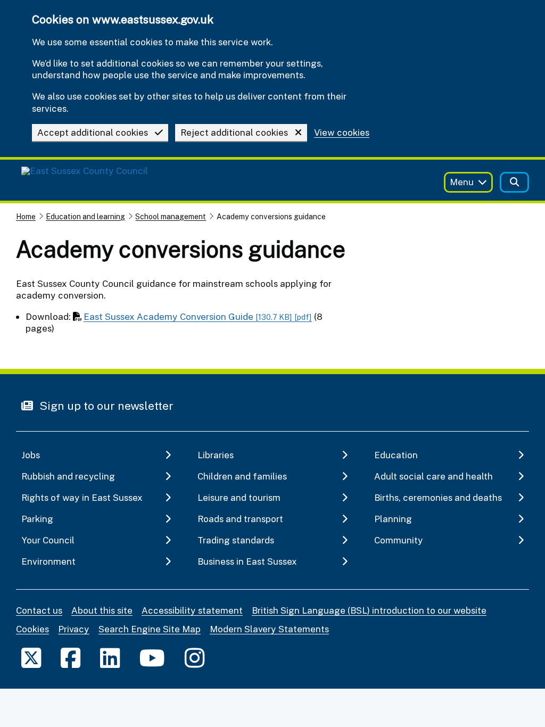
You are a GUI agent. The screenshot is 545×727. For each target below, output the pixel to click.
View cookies (341, 132)
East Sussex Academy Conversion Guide (198, 316)
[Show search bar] (514, 182)
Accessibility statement (192, 610)
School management (170, 216)
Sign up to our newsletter (105, 405)
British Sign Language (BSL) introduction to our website (369, 610)
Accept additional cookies (92, 132)
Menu (462, 181)
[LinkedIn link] (110, 657)
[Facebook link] (70, 657)
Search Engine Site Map (149, 628)
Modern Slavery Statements (269, 628)
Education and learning (85, 216)
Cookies (32, 628)
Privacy (73, 628)
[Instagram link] (194, 657)
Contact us (39, 610)
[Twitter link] (31, 657)
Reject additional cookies (234, 132)
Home (26, 216)
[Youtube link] (152, 657)
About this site (102, 610)
